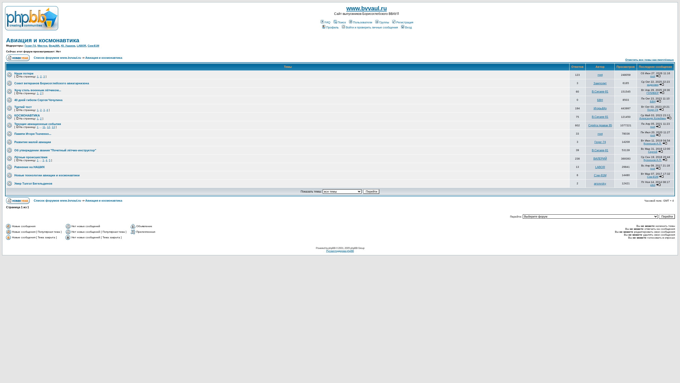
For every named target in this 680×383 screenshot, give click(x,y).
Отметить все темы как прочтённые (649, 59)
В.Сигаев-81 (600, 91)
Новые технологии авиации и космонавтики (47, 175)
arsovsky (600, 183)
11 (43, 127)
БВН (600, 100)
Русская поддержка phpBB (340, 250)
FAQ (327, 22)
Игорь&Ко (600, 108)
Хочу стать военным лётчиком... (37, 90)
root (600, 74)
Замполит (600, 83)
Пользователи (362, 22)
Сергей (652, 151)
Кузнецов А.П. (653, 143)
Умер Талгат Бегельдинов (33, 183)
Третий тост (23, 107)
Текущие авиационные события (37, 124)
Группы (384, 22)
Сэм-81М (93, 45)
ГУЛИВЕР (653, 92)
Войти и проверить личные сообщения (372, 27)
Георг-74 (30, 45)
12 (48, 127)
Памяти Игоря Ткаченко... (32, 133)
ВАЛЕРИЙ (600, 158)
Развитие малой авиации (32, 142)
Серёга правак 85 (600, 125)
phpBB (331, 248)
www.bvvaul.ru (366, 8)
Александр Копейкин (652, 118)
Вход (408, 27)
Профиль (332, 27)
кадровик (652, 84)
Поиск (342, 22)
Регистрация (404, 22)
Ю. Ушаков (68, 45)
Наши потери (23, 73)
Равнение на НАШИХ (29, 167)
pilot (652, 185)
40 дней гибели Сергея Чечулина (38, 100)
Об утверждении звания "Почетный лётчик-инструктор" (55, 150)
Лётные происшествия (30, 157)
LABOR (81, 45)
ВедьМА (54, 45)
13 (53, 127)
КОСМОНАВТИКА (27, 115)
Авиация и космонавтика (42, 40)
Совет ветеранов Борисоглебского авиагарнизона (51, 83)
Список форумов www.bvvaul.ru (57, 57)
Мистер (42, 45)
